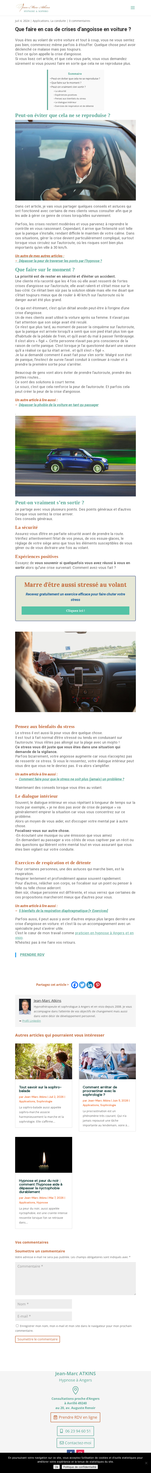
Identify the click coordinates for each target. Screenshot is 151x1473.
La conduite (58, 21)
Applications (41, 21)
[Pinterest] (97, 984)
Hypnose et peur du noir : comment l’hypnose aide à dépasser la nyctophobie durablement (40, 1186)
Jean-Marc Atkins (35, 1097)
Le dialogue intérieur (65, 102)
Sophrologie (44, 1101)
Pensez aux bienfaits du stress (70, 98)
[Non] (146, 1463)
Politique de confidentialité (79, 1466)
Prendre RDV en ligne (78, 1417)
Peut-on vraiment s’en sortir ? (68, 87)
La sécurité (60, 91)
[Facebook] (74, 984)
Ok (56, 1466)
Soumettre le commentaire (37, 1339)
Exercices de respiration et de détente (74, 105)
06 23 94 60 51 (78, 1431)
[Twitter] (82, 984)
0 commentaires (79, 21)
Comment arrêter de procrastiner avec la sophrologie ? (100, 1091)
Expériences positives (66, 94)
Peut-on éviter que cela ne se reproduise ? (75, 78)
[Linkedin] (90, 984)
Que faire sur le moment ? (66, 82)
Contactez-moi (78, 1442)
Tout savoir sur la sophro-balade (40, 1089)
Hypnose (42, 1202)
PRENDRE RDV (32, 955)
